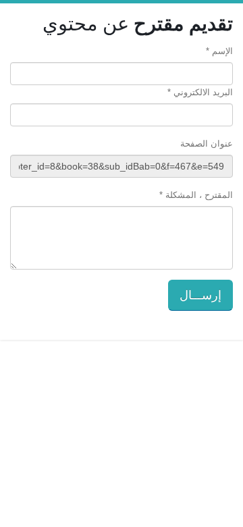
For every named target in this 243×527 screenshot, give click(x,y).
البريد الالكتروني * (200, 92)
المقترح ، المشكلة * (196, 195)
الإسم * (219, 51)
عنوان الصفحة (206, 144)
